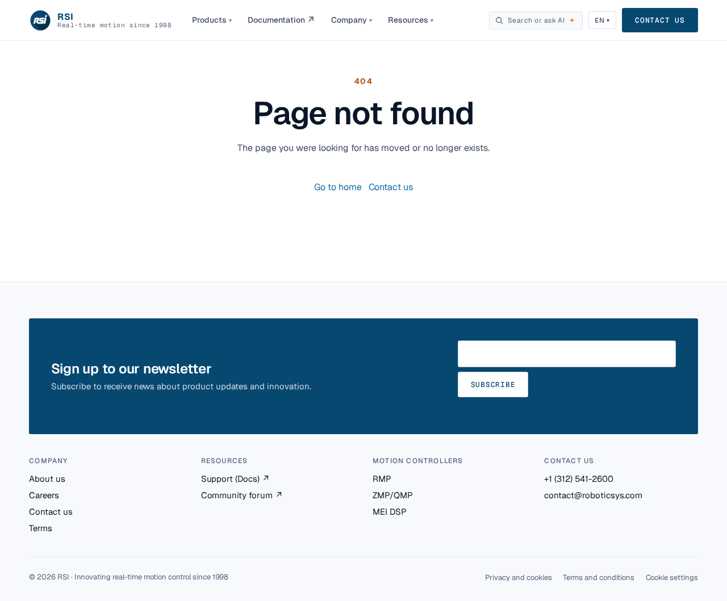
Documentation (281, 20)
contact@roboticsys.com (593, 495)
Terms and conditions (598, 577)
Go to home (338, 187)
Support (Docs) (235, 478)
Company (351, 20)
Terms (40, 528)
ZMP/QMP (393, 495)
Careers (44, 495)
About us (47, 478)
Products (212, 20)
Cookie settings (672, 577)
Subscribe (493, 384)
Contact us (660, 20)
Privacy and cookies (518, 577)
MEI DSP (390, 511)
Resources (410, 20)
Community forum (242, 495)
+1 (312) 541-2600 (578, 478)
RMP (382, 478)
